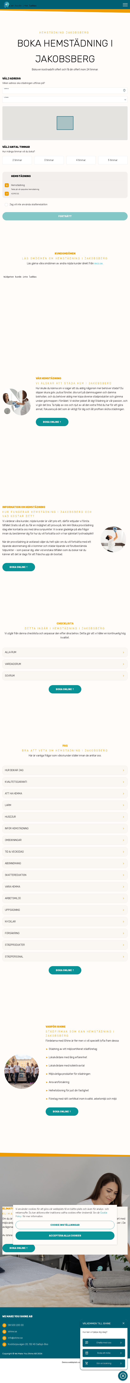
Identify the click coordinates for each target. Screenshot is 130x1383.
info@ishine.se (15, 1338)
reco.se (98, 263)
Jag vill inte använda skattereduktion (28, 204)
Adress (6, 88)
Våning (6, 97)
